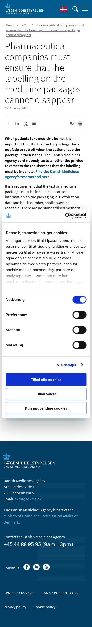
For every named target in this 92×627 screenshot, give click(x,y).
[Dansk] (63, 9)
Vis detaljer (66, 365)
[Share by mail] (34, 124)
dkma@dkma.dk (28, 498)
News (10, 25)
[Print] (80, 124)
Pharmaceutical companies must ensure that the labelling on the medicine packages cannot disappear (45, 30)
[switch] (79, 315)
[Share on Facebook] (9, 124)
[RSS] (46, 569)
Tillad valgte (46, 394)
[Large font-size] (72, 124)
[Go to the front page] (24, 8)
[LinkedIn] (36, 569)
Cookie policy (44, 607)
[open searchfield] (75, 9)
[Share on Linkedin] (17, 124)
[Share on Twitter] (25, 124)
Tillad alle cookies (46, 380)
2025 (25, 25)
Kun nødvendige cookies (46, 408)
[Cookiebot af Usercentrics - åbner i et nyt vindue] (65, 215)
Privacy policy (15, 607)
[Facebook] (27, 569)
